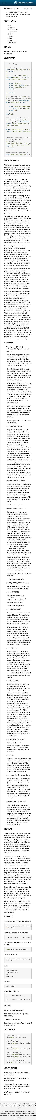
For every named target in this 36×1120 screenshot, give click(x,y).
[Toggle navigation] (4, 3)
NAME (10, 25)
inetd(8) (15, 242)
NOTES (10, 34)
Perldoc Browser (25, 2)
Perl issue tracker (29, 1113)
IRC (8, 1115)
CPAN (16, 8)
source (12, 8)
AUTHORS (11, 40)
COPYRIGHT (12, 42)
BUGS (10, 38)
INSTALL (10, 36)
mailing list (3, 1115)
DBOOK (25, 1104)
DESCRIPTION (12, 30)
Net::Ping (7, 8)
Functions (14, 32)
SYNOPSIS (11, 27)
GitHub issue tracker (11, 1106)
